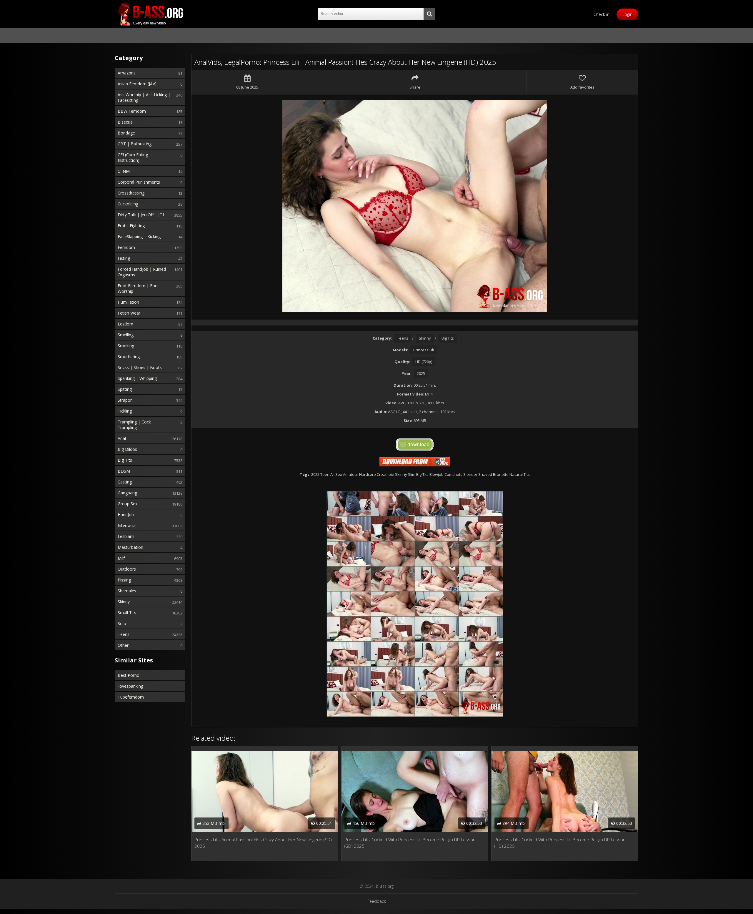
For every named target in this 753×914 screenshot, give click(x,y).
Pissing (124, 580)
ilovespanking (130, 686)
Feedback (376, 901)
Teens (123, 634)
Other (123, 645)
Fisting (124, 258)
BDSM (124, 471)
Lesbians (126, 536)
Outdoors (127, 569)
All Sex (336, 474)
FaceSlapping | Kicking (139, 236)
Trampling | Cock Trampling (134, 424)
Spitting (125, 389)
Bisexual (126, 122)
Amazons (127, 73)
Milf (121, 558)
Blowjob (436, 474)
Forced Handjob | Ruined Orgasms (142, 271)
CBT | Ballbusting (134, 144)
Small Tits (127, 612)
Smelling (126, 335)
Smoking (126, 345)
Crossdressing (131, 193)
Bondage (126, 133)
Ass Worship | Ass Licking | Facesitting (144, 97)
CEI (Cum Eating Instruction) (133, 157)
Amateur (350, 474)
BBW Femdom (132, 111)
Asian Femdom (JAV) (137, 84)
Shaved (485, 474)
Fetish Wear (129, 313)
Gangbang (127, 493)
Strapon (125, 400)
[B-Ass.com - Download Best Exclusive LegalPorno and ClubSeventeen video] (150, 14)
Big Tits (125, 460)
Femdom (126, 247)
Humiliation (128, 302)
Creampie (385, 474)
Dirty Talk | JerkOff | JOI (141, 214)
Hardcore (367, 474)
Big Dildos (127, 449)
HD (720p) (423, 361)
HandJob (126, 514)
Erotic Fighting (131, 225)
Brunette (501, 474)
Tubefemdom (131, 697)
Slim (411, 474)
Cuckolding (128, 204)
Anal (122, 438)
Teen (324, 474)
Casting (125, 482)
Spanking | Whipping (137, 378)
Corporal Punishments (139, 182)
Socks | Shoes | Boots (140, 367)
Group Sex (127, 503)
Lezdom (125, 324)
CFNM (124, 171)
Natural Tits (519, 474)
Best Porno (128, 675)
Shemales (127, 591)
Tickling (125, 411)
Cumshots (453, 474)
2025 (421, 373)
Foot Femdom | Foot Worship (138, 288)
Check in (601, 14)
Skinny (124, 601)
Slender (470, 474)
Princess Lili (423, 350)
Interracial (127, 525)
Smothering (129, 356)
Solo (122, 623)
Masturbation (130, 547)
